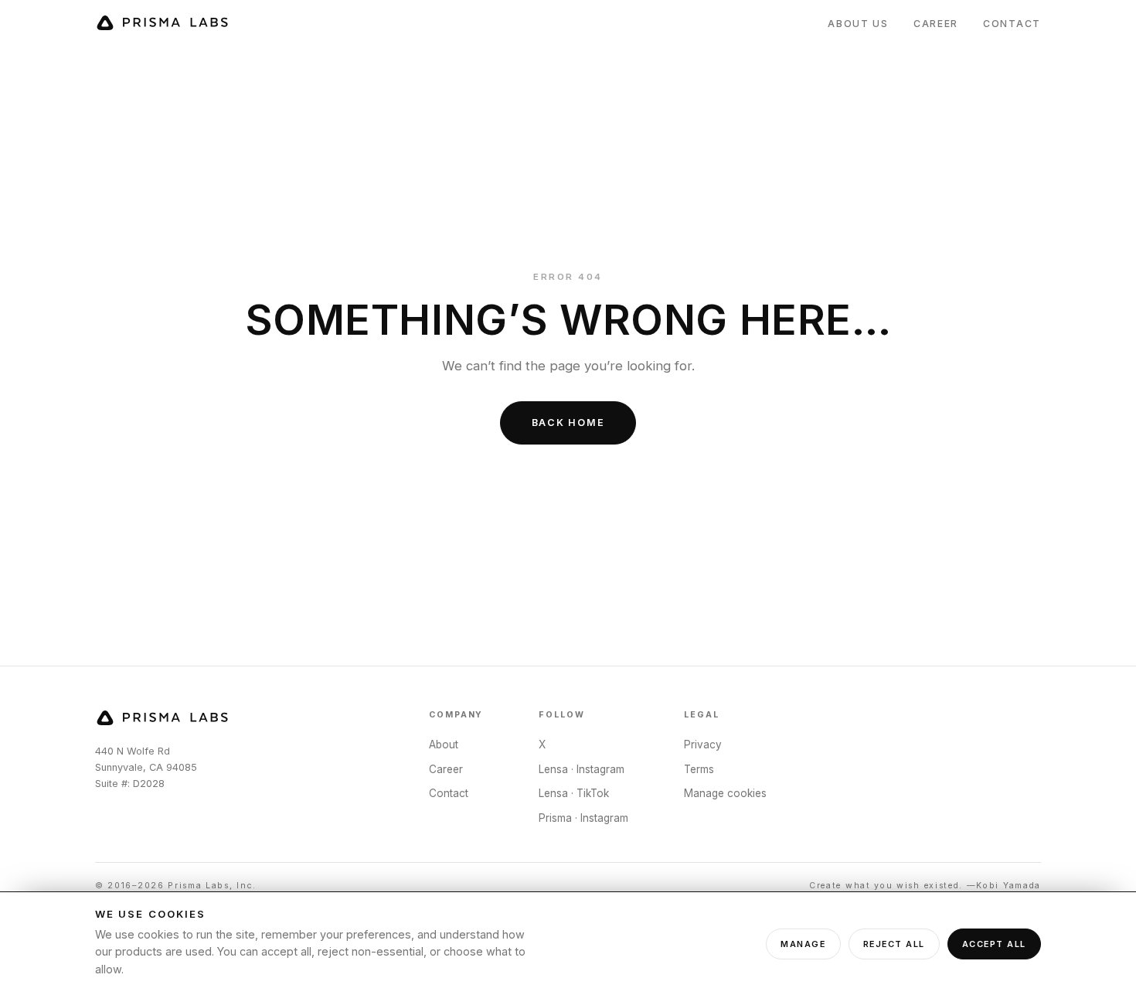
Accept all (994, 944)
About (443, 744)
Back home (568, 422)
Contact (1012, 23)
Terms (699, 769)
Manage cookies (725, 793)
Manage (803, 944)
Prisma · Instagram (583, 818)
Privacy (703, 744)
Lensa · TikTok (574, 793)
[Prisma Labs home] (163, 24)
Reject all (894, 944)
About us (858, 23)
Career (935, 23)
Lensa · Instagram (581, 769)
